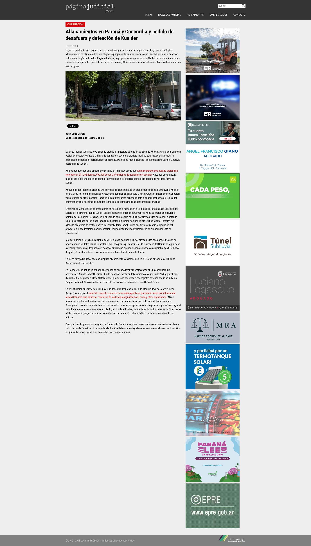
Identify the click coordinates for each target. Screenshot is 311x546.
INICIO (148, 14)
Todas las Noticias (169, 14)
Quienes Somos (218, 14)
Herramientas (195, 14)
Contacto (239, 14)
